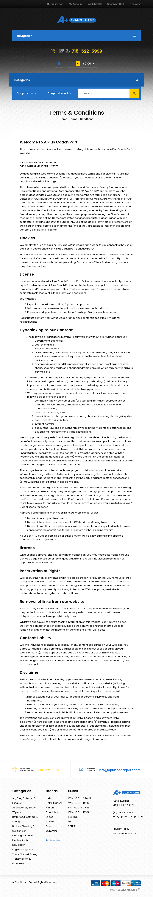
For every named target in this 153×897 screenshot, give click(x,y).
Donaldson (52, 812)
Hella (49, 798)
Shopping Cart (115, 4)
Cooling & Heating (23, 835)
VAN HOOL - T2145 (79, 803)
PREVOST (73, 817)
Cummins (51, 831)
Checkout (135, 4)
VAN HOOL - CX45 (78, 807)
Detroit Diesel (54, 803)
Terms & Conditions (81, 119)
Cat (48, 835)
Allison (50, 807)
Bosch (49, 826)
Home (63, 119)
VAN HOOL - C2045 (79, 798)
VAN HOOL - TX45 (78, 812)
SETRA (71, 826)
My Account (75, 4)
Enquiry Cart (56, 4)
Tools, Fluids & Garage (25, 854)
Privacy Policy (121, 829)
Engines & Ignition (23, 849)
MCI (70, 821)
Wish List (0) (95, 4)
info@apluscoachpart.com (106, 491)
